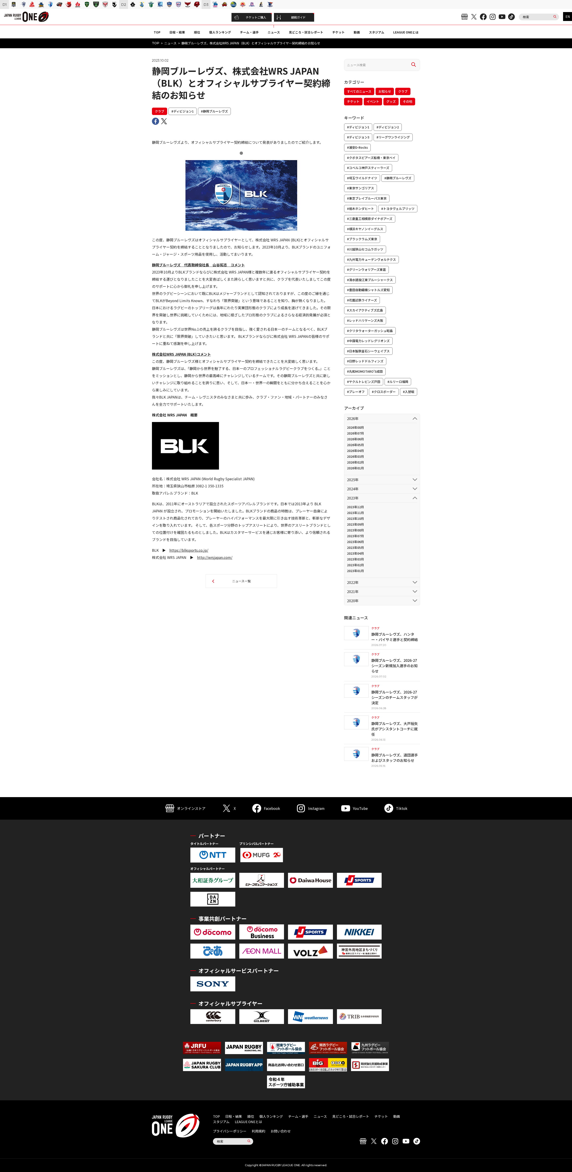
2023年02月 (355, 565)
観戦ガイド (298, 17)
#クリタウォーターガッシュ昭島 (370, 330)
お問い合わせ (281, 1131)
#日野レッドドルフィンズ (365, 361)
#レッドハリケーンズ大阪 (365, 320)
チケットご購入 (256, 17)
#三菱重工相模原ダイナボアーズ (369, 218)
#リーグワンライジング (393, 137)
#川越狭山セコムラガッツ (365, 249)
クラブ (159, 111)
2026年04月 (355, 450)
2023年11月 (355, 512)
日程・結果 (177, 32)
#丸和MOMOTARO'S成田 (365, 371)
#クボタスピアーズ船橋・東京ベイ (371, 157)
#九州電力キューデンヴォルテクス (371, 259)
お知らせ (385, 91)
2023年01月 (355, 570)
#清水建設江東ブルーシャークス (370, 280)
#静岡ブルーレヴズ (214, 111)
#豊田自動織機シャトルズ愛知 (368, 290)
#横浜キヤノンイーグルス (365, 229)
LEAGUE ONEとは (405, 32)
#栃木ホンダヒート (360, 208)
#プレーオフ (356, 391)
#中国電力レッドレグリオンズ (368, 340)
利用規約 (258, 1131)
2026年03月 (355, 456)
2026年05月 (355, 445)
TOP (157, 32)
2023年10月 (355, 518)
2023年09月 (355, 524)
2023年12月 (355, 507)
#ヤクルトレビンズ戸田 (363, 381)
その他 (407, 101)
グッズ (391, 101)
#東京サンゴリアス (360, 188)
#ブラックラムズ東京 (362, 239)
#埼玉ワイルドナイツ (362, 178)
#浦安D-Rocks (357, 147)
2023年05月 (355, 547)
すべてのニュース (359, 91)
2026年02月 (355, 462)
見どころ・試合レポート (306, 32)
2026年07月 (355, 433)
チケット (338, 32)
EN (568, 16)
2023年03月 (355, 559)
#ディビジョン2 (387, 127)
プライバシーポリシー (229, 1131)
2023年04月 (355, 553)
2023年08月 (355, 530)
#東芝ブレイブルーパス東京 (367, 198)
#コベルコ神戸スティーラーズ (368, 167)
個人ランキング (220, 32)
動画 (357, 32)
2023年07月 (355, 536)
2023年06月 (355, 541)
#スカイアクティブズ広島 (365, 310)
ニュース (274, 32)
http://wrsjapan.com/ (214, 557)
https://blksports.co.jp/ (188, 550)
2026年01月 (355, 468)
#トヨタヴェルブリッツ (397, 208)
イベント (373, 101)
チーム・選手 (249, 32)
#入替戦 (408, 391)
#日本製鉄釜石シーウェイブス (368, 351)
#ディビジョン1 (182, 111)
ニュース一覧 (241, 581)
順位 (197, 32)
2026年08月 (355, 427)
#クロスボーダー (384, 391)
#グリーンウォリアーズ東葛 (366, 269)
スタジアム (376, 32)
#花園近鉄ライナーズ (362, 300)
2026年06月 (355, 439)
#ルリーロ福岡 (397, 381)
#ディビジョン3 (358, 137)
